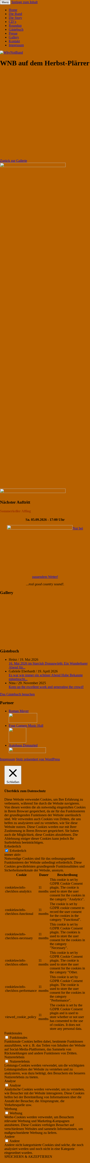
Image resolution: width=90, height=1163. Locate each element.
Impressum (16, 45)
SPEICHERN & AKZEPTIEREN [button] (28, 1156)
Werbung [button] (10, 1109)
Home (13, 10)
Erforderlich (18, 851)
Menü (5, 2)
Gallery (14, 37)
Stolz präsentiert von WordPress (38, 759)
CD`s (12, 21)
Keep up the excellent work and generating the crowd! (46, 687)
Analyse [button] (10, 1081)
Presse (13, 33)
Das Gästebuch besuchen (17, 694)
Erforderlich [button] (12, 846)
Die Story (15, 18)
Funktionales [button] (13, 1033)
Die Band (15, 14)
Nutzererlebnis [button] (14, 1057)
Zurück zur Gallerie (13, 161)
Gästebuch (16, 29)
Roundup (15, 25)
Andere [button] (9, 1136)
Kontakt (14, 41)
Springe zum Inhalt (24, 2)
